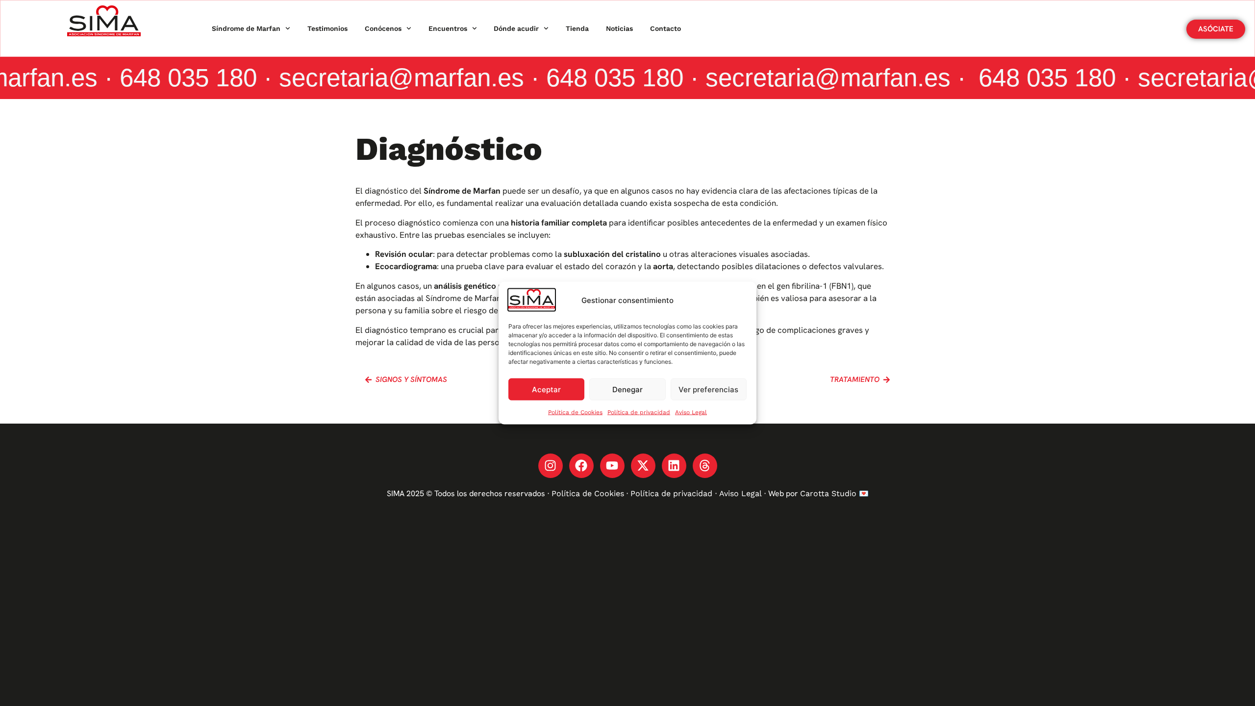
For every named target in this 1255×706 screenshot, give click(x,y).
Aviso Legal (691, 412)
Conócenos (383, 28)
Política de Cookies (575, 412)
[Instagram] (550, 466)
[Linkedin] (674, 466)
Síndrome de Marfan (246, 28)
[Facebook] (581, 466)
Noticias (619, 28)
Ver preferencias (708, 389)
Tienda (577, 28)
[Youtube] (612, 466)
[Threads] (705, 466)
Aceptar (546, 389)
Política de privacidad (638, 412)
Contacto (665, 28)
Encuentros (447, 28)
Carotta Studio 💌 (834, 493)
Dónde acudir (516, 28)
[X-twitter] (643, 466)
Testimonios (327, 28)
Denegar (627, 389)
